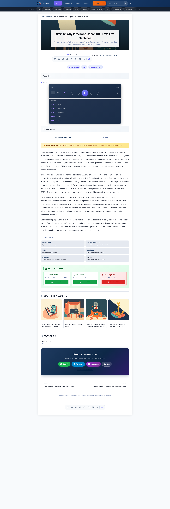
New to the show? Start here (85, 370)
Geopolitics (58, 9)
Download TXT (86, 282)
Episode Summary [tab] (64, 137)
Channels (68, 3)
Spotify (65, 364)
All (139, 9)
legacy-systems (74, 67)
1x (53, 93)
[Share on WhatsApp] (67, 59)
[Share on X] (55, 59)
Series (77, 3)
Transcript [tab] (108, 137)
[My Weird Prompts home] (39, 3)
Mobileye (45, 257)
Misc (108, 9)
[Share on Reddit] (75, 59)
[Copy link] (89, 59)
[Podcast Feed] (130, 3)
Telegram (79, 364)
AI (39, 9)
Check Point (46, 243)
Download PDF (114, 282)
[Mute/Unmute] (57, 93)
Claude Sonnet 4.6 (93, 243)
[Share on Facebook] (63, 59)
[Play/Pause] (85, 93)
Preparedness (117, 9)
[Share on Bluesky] (59, 59)
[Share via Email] (84, 59)
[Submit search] (125, 3)
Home (43, 16)
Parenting (68, 9)
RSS (108, 364)
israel (84, 67)
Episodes (49, 16)
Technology (47, 9)
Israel (76, 9)
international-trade (95, 67)
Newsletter (95, 364)
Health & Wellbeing (96, 9)
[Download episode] (117, 93)
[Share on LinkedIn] (80, 59)
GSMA (44, 250)
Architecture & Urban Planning (134, 9)
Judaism (84, 9)
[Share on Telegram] (71, 59)
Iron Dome (90, 250)
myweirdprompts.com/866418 (108, 55)
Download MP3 (58, 282)
